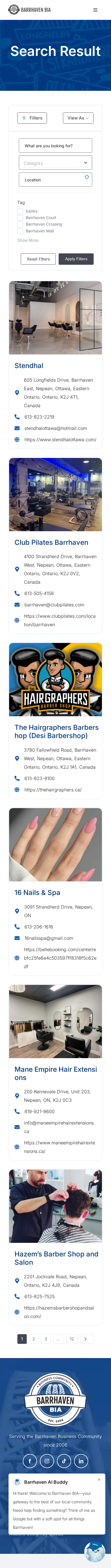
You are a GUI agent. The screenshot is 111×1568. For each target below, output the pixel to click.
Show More (27, 240)
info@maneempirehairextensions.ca (59, 1127)
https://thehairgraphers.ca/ (53, 790)
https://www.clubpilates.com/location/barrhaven (60, 620)
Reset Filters (38, 259)
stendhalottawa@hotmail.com (55, 428)
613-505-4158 (39, 593)
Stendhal (29, 365)
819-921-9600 (39, 1111)
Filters (36, 118)
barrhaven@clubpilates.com (54, 605)
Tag (21, 202)
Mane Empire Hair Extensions (56, 1073)
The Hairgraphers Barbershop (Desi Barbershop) (57, 731)
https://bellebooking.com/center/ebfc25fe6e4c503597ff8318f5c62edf (60, 958)
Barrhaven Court (41, 217)
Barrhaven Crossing (44, 224)
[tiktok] (64, 1461)
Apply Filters (76, 259)
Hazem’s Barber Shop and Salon (56, 1258)
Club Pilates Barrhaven (51, 542)
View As (75, 118)
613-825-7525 (39, 1296)
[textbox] (55, 161)
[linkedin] (81, 1461)
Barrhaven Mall (40, 230)
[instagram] (47, 1461)
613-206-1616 (38, 927)
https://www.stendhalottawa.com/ (60, 439)
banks (31, 211)
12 (72, 1339)
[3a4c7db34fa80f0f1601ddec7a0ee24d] (31, 7)
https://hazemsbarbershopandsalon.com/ (59, 1312)
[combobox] (55, 162)
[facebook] (30, 1461)
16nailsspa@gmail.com (48, 938)
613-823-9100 (39, 778)
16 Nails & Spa (37, 892)
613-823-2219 (39, 417)
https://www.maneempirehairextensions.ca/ (59, 1147)
